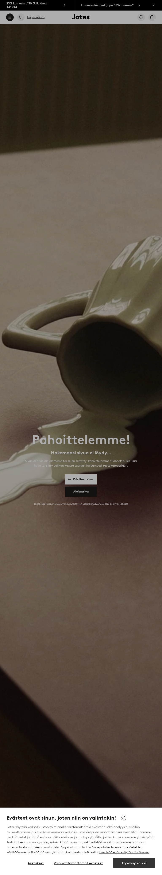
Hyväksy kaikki (134, 863)
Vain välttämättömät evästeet (78, 863)
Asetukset (36, 863)
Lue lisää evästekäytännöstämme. (124, 852)
